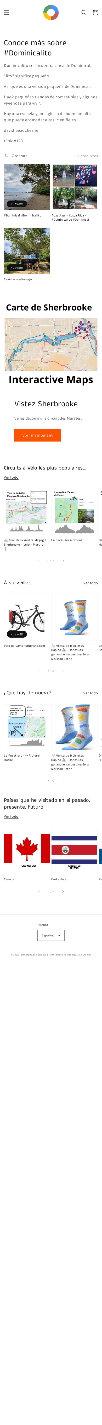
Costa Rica (58, 879)
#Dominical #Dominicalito (22, 216)
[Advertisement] (51, 1195)
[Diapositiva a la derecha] (63, 561)
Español (48, 935)
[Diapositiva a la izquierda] (38, 561)
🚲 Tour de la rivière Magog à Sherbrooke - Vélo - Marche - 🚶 (25, 544)
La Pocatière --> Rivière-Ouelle (22, 758)
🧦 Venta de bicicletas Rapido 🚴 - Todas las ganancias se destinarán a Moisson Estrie (70, 652)
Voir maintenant (37, 435)
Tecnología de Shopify (79, 954)
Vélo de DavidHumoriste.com (24, 646)
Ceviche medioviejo (18, 279)
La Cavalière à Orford (66, 540)
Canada (9, 879)
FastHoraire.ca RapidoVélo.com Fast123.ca (43, 954)
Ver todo (11, 477)
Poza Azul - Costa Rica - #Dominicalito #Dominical (70, 218)
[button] (6, 12)
